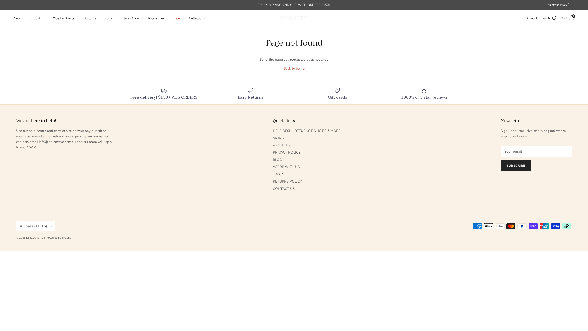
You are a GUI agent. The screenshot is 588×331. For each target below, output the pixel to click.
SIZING (278, 138)
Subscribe (516, 166)
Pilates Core (130, 18)
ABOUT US (282, 145)
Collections (197, 18)
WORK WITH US (286, 167)
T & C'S (278, 174)
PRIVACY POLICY (286, 152)
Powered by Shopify (58, 238)
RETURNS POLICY (287, 181)
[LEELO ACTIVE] (294, 18)
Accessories (156, 18)
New (17, 18)
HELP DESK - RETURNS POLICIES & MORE (307, 130)
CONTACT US (284, 188)
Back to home (294, 68)
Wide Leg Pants (62, 18)
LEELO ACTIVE (35, 238)
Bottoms (90, 18)
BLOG (277, 159)
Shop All (36, 18)
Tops (108, 18)
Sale (177, 18)
